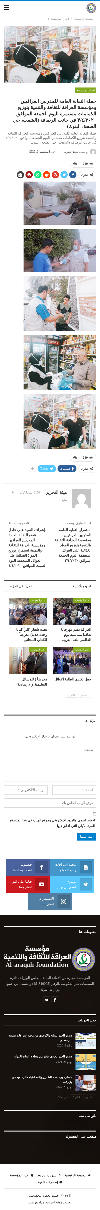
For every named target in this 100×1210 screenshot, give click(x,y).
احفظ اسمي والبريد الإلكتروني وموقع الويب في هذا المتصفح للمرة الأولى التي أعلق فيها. (52, 823)
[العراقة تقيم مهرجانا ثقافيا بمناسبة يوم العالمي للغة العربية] (72, 611)
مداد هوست (36, 1202)
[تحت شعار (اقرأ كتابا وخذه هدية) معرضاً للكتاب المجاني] (28, 611)
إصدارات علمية (48, 1182)
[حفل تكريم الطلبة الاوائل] (72, 660)
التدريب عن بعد (47, 1175)
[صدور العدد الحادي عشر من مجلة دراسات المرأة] (85, 1062)
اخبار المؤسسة (86, 90)
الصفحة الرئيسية (75, 1175)
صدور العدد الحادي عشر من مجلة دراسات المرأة (43, 1056)
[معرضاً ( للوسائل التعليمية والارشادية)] (28, 660)
